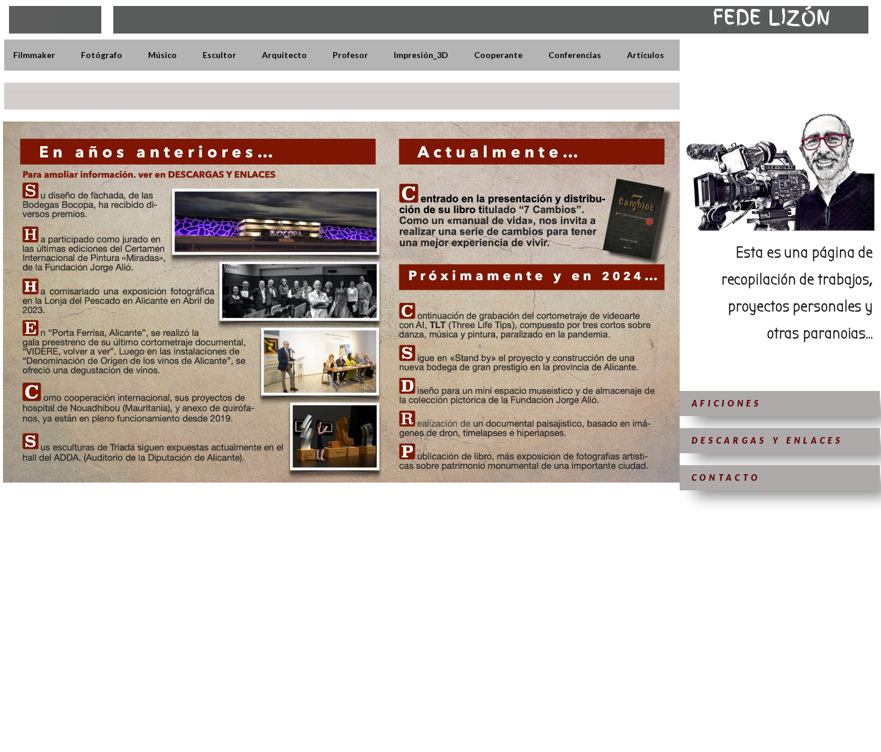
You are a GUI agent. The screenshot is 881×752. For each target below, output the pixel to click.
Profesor (350, 55)
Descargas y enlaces (767, 440)
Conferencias (574, 55)
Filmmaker (34, 55)
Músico (162, 55)
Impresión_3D (421, 55)
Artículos (645, 55)
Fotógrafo (101, 55)
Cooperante (498, 55)
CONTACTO (726, 477)
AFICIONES (727, 403)
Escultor (219, 55)
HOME (33, 20)
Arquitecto (284, 55)
